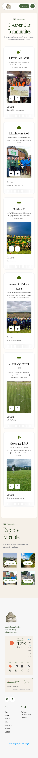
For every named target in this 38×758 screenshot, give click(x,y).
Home (6, 712)
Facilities (7, 718)
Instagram (24, 717)
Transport (7, 728)
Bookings (7, 732)
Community (8, 725)
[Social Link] (7, 699)
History (7, 715)
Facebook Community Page (26, 713)
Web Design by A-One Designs (19, 744)
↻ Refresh (27, 682)
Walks (6, 722)
